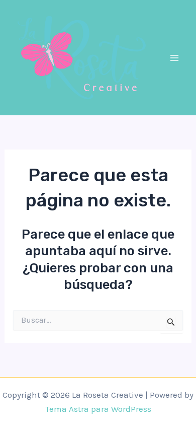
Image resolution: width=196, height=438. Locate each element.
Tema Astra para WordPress (98, 409)
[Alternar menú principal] (174, 57)
